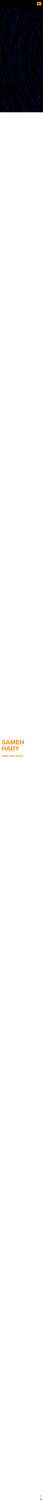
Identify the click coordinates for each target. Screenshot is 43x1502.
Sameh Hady (12, 3)
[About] (40, 1498)
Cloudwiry (11, 768)
